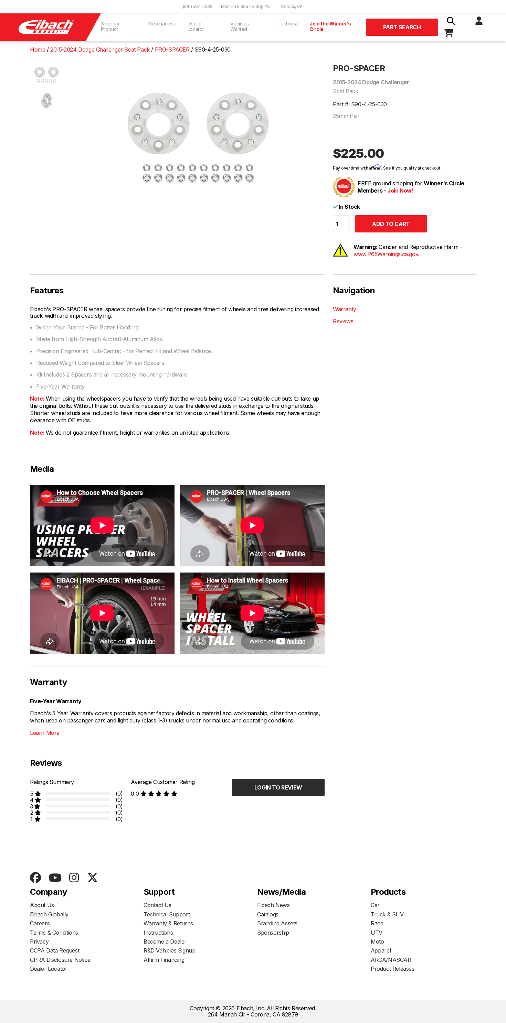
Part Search (402, 27)
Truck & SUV (387, 914)
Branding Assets (277, 923)
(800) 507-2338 (197, 6)
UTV (376, 932)
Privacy (39, 941)
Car (375, 905)
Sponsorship (273, 932)
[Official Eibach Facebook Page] (35, 878)
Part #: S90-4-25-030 (360, 104)
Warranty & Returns (168, 923)
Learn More (45, 732)
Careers (40, 923)
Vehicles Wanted (239, 26)
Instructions (158, 932)
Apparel (381, 950)
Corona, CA (292, 6)
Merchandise (162, 23)
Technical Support (167, 914)
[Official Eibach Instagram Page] (73, 878)
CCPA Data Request (54, 950)
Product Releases (392, 969)
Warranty (344, 309)
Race (377, 923)
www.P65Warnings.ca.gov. (386, 254)
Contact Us (157, 905)
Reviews (343, 321)
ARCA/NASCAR (391, 960)
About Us (42, 905)
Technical (287, 23)
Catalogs (267, 914)
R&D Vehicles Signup (169, 950)
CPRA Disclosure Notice (60, 960)
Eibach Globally (49, 914)
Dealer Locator (196, 26)
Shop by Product (110, 26)
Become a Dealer (165, 941)
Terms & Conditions (54, 932)
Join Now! (400, 190)
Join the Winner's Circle (330, 26)
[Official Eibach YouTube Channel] (55, 878)
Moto (377, 941)
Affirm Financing (164, 960)
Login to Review (278, 787)
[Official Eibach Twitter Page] (92, 878)
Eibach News (273, 905)
